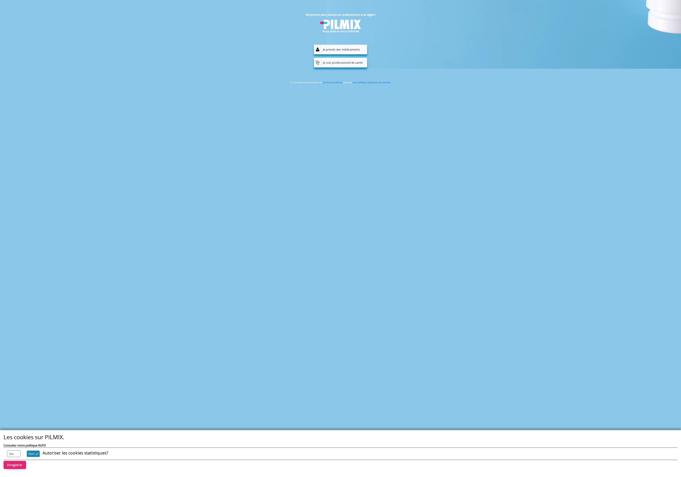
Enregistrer (14, 465)
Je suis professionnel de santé (343, 63)
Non (31, 454)
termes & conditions (333, 82)
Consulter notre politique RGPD (25, 445)
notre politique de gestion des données (372, 82)
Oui (11, 454)
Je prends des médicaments (341, 49)
